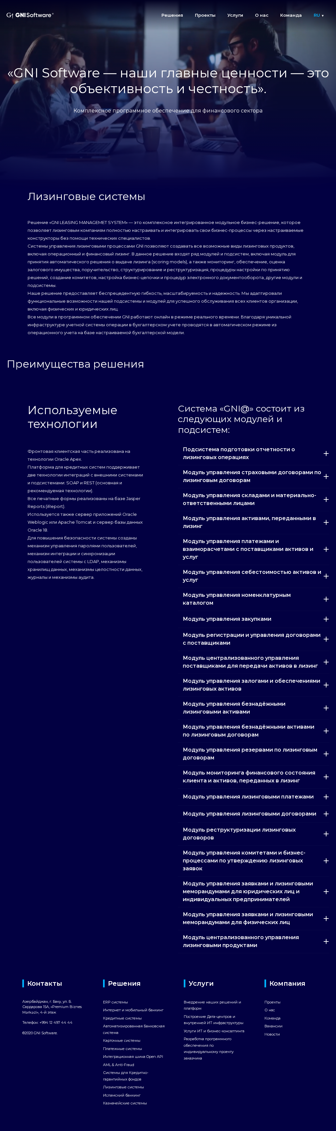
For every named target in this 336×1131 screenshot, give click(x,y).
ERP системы (115, 1002)
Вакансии (273, 1026)
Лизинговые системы (123, 1087)
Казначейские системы (125, 1103)
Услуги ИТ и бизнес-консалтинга (214, 1031)
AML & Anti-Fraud (118, 1064)
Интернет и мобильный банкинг (133, 1010)
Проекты (205, 15)
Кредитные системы (122, 1018)
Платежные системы (122, 1048)
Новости (272, 1034)
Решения (172, 15)
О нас (261, 15)
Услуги (235, 15)
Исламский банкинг (121, 1095)
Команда (291, 15)
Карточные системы (121, 1040)
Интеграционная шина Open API (133, 1056)
